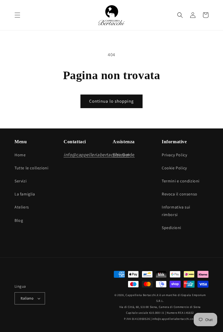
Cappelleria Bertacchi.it (142, 295)
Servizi (20, 181)
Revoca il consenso (179, 194)
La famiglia (25, 194)
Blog (19, 220)
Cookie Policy (174, 167)
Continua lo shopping (111, 101)
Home (20, 154)
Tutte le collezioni (31, 167)
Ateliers (22, 207)
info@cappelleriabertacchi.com (174, 319)
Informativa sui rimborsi (176, 210)
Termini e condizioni (180, 181)
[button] (17, 15)
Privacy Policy (174, 154)
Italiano (27, 298)
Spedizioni (171, 227)
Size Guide (124, 155)
